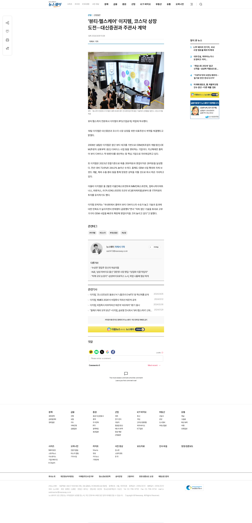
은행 (72, 416)
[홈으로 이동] (55, 4)
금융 (115, 4)
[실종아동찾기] (195, 107)
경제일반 (51, 422)
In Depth (52, 463)
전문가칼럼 (74, 450)
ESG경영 (85, 4)
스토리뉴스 (52, 453)
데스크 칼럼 (75, 453)
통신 (138, 416)
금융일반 (74, 429)
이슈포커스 (52, 456)
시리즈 (69, 4)
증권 (124, 4)
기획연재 (96, 460)
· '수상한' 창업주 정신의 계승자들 (105, 267)
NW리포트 (52, 450)
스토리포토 (118, 453)
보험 (72, 419)
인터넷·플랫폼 (141, 422)
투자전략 (96, 422)
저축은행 (74, 425)
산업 (133, 4)
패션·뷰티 (184, 422)
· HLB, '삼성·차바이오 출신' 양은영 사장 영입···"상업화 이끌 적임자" (119, 271)
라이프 (77, 4)
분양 (160, 419)
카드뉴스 (96, 456)
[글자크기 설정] (7, 48)
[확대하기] (126, 54)
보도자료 (141, 446)
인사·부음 (163, 446)
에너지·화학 (119, 429)
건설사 (161, 416)
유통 (169, 4)
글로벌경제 (52, 419)
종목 (94, 419)
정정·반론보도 (187, 446)
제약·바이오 (141, 425)
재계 (116, 416)
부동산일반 (163, 425)
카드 (72, 422)
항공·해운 (118, 432)
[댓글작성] (7, 31)
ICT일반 (140, 429)
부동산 (159, 4)
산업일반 (97, 15)
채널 (182, 416)
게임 (138, 419)
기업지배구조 (53, 460)
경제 (106, 4)
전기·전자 (118, 419)
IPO (94, 425)
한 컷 (116, 456)
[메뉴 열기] (191, 4)
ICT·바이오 (145, 4)
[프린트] (7, 40)
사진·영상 (95, 4)
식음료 (183, 419)
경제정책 (51, 416)
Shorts (95, 450)
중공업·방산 (119, 425)
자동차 (117, 422)
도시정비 (162, 422)
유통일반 (184, 429)
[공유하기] (7, 22)
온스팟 (117, 450)
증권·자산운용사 (98, 416)
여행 (182, 425)
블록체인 (96, 429)
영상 (94, 453)
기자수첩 (74, 456)
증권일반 (96, 432)
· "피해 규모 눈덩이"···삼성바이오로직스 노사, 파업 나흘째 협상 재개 (120, 276)
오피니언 (180, 4)
